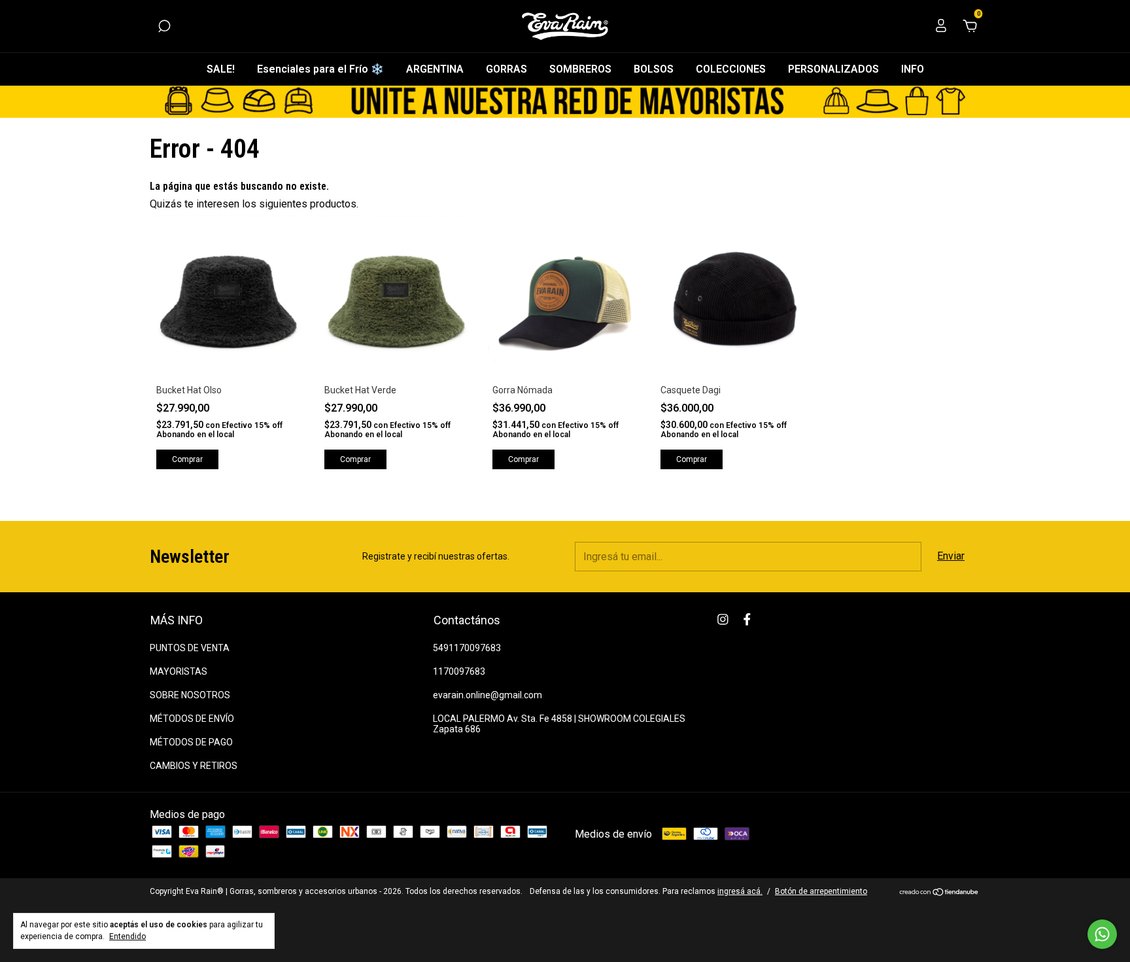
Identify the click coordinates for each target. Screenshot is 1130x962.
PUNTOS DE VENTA (190, 648)
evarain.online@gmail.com (487, 695)
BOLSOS (654, 69)
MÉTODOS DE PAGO (191, 742)
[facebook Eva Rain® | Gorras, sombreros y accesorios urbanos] (747, 619)
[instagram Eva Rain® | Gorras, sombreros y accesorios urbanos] (723, 619)
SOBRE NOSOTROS (190, 695)
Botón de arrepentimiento (821, 891)
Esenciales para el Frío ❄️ (320, 69)
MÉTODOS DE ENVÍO (192, 718)
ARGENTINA (435, 69)
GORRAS (506, 69)
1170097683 (459, 671)
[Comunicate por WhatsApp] (1102, 934)
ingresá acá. (739, 891)
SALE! (221, 69)
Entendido (127, 936)
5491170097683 (467, 648)
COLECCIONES (731, 69)
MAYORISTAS (178, 671)
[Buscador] (164, 26)
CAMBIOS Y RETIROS (193, 765)
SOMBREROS (580, 69)
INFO (912, 69)
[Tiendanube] (939, 893)
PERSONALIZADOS (833, 69)
